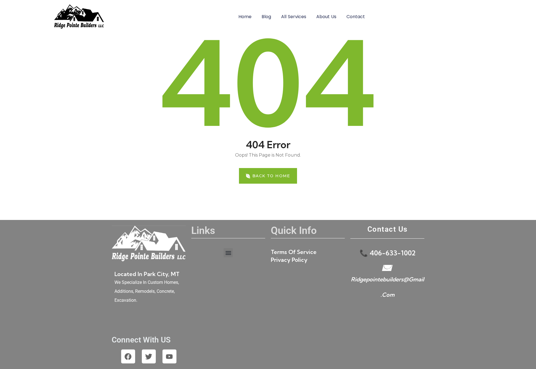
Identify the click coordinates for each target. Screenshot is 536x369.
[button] (228, 252)
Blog (266, 16)
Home (245, 16)
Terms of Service (294, 251)
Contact (355, 16)
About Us (326, 16)
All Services (293, 16)
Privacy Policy (289, 259)
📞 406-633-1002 (387, 253)
